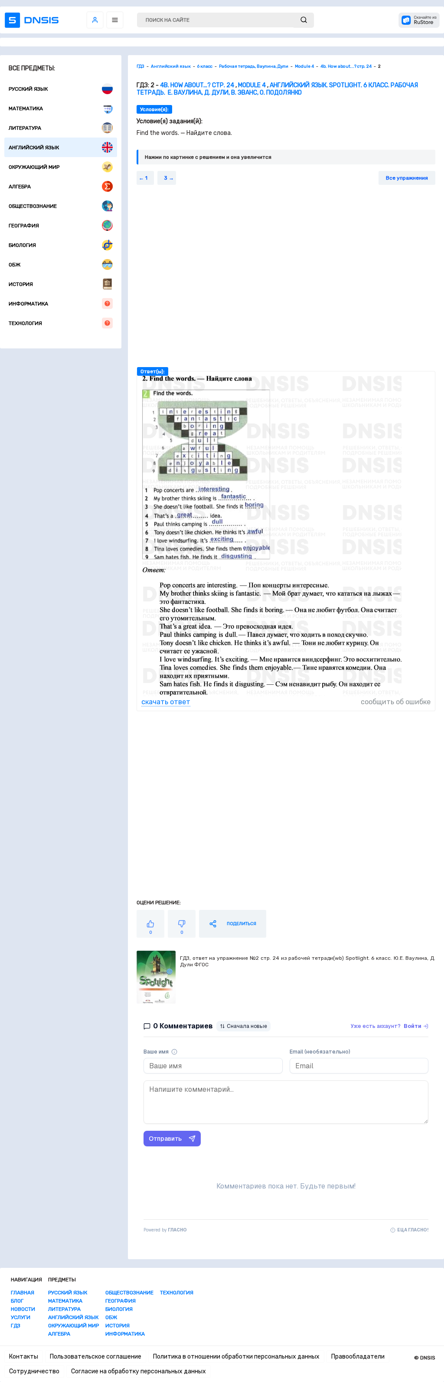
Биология (22, 245)
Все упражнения (407, 178)
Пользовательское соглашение (95, 1356)
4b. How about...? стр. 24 (197, 85)
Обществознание (33, 206)
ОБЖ (14, 265)
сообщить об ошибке (396, 702)
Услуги (20, 1317)
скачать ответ (165, 702)
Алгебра (20, 187)
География (24, 226)
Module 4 (252, 85)
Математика (26, 108)
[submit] (304, 20)
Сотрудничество (34, 1371)
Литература (25, 128)
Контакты (23, 1356)
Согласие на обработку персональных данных (138, 1371)
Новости (23, 1309)
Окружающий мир (34, 167)
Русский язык (28, 89)
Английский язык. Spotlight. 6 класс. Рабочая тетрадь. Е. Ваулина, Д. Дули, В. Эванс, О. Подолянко (277, 89)
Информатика (28, 304)
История (21, 284)
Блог (17, 1301)
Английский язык (34, 147)
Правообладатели (358, 1356)
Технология (25, 323)
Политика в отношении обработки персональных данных (236, 1356)
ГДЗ (15, 1326)
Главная (22, 1293)
